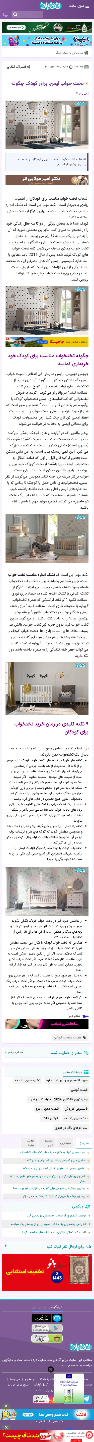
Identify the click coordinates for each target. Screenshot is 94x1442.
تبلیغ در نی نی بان (18, 1384)
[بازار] (47, 1338)
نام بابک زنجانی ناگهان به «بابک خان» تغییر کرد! (54, 1232)
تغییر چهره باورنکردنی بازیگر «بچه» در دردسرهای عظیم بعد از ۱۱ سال (47, 1179)
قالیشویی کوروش (76, 1109)
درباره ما (15, 1379)
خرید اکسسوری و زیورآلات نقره (66, 1080)
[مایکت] (47, 1318)
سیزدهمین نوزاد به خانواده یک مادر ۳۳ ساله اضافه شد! (52, 1152)
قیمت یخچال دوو (47, 1109)
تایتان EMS (50, 1118)
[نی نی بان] (50, 6)
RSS (38, 1390)
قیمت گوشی (79, 1090)
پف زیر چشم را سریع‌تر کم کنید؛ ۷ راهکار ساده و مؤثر (54, 1196)
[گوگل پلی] (47, 1328)
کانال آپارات (41, 1384)
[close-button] (50, 1369)
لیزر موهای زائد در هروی (71, 1128)
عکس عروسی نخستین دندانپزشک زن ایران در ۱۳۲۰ (54, 1168)
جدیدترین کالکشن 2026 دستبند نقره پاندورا (58, 1099)
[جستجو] (15, 14)
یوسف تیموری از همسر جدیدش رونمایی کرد (56, 1215)
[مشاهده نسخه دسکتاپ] (6, 15)
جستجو (29, 1379)
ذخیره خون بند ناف (27, 1080)
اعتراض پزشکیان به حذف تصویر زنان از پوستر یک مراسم (48, 1224)
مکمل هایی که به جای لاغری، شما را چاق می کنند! (55, 1160)
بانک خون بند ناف (75, 1118)
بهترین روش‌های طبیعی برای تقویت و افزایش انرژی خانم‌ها (49, 1188)
